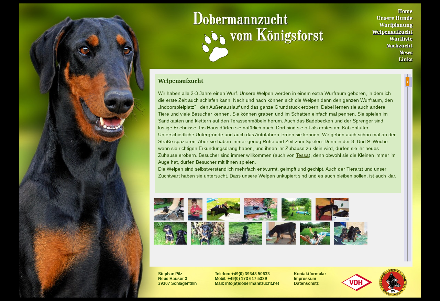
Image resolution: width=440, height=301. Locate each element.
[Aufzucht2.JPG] (315, 233)
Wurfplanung (396, 25)
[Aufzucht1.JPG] (260, 209)
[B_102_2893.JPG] (195, 209)
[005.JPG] (207, 233)
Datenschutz (306, 283)
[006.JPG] (170, 233)
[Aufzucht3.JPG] (169, 209)
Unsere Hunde (394, 18)
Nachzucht (399, 46)
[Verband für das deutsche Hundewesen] (356, 282)
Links (405, 59)
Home (405, 11)
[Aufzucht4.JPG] (281, 233)
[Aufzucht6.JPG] (223, 209)
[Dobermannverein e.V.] (392, 282)
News (405, 53)
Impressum (305, 278)
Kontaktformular (310, 273)
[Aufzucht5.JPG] (296, 209)
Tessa (302, 155)
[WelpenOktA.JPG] (350, 233)
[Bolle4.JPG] (245, 233)
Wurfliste (400, 39)
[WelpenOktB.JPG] (332, 209)
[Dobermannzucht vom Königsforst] (215, 46)
